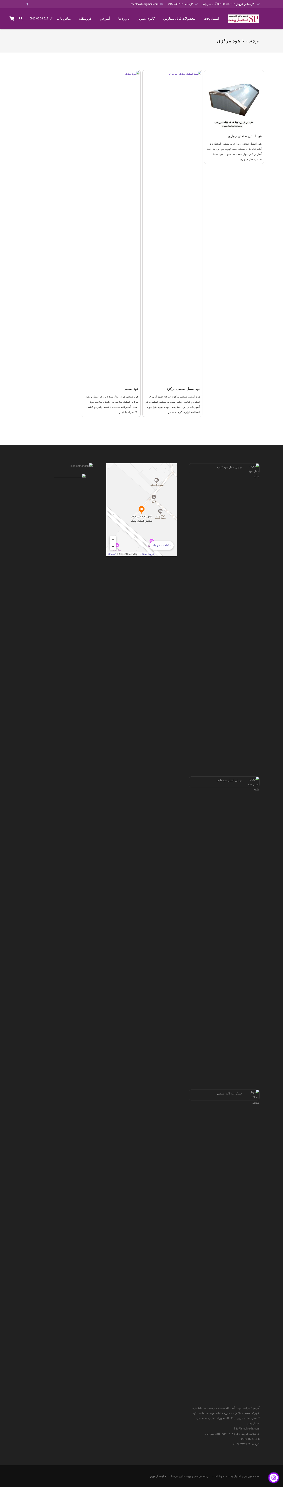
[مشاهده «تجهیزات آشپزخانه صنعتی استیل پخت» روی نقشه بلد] (141, 509)
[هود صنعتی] (111, 226)
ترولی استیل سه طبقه (229, 780)
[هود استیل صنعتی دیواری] (234, 100)
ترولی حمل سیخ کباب (229, 467)
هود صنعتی (130, 388)
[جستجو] (21, 18)
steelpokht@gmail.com (144, 4)
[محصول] (12, 18)
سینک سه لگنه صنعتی (229, 1093)
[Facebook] (34, 4)
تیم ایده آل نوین (159, 1476)
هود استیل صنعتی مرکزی (183, 388)
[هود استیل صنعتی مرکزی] (172, 226)
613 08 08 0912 (39, 18)
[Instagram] (46, 4)
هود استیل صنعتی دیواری (245, 136)
